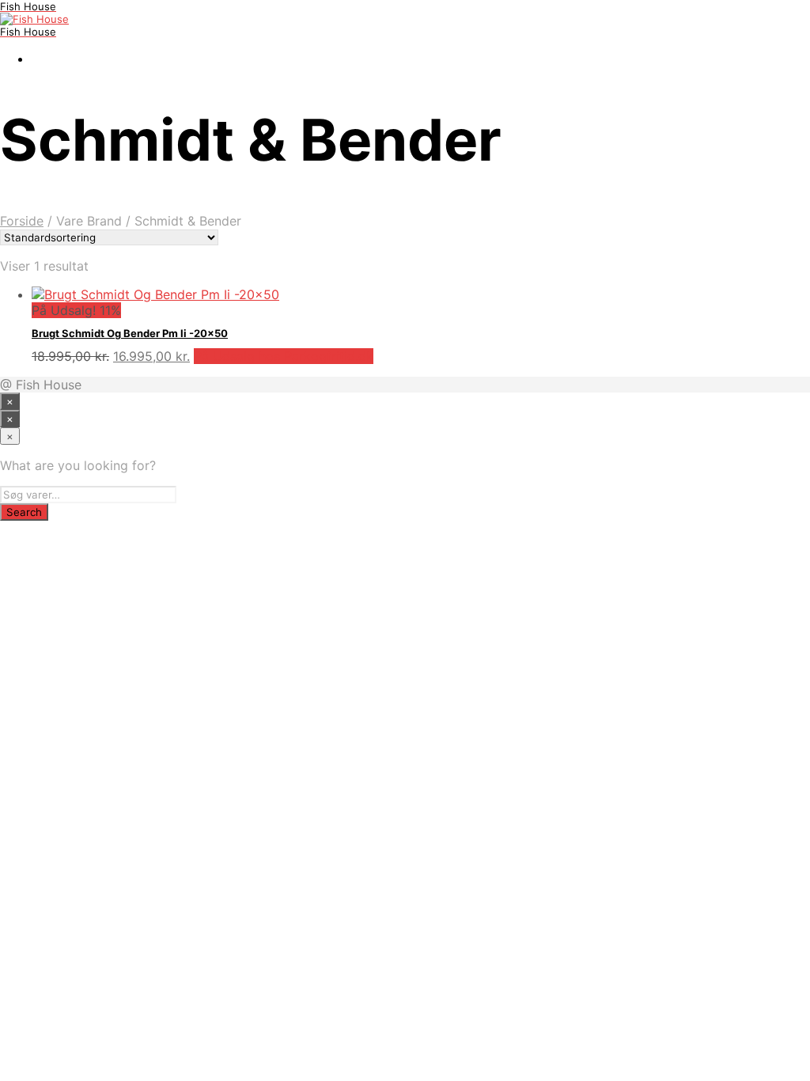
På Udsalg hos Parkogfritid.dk (283, 356)
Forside (22, 221)
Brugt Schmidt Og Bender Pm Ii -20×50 (130, 333)
